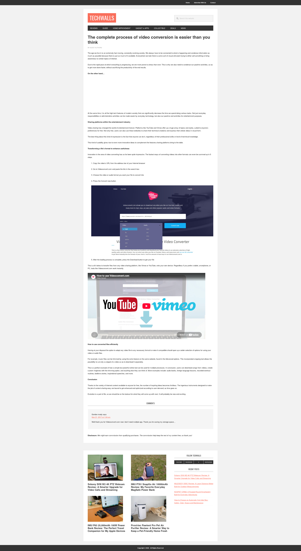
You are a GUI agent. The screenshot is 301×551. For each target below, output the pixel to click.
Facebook (189, 462)
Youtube (179, 462)
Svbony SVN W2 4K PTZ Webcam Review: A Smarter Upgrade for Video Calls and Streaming (106, 486)
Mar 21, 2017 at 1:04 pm (101, 417)
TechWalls (102, 18)
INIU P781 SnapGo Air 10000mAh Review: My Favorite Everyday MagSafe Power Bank (149, 486)
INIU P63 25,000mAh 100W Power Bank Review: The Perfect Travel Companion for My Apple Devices (106, 528)
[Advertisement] (150, 94)
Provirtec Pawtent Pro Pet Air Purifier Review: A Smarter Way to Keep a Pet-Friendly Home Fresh (150, 528)
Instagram (208, 462)
